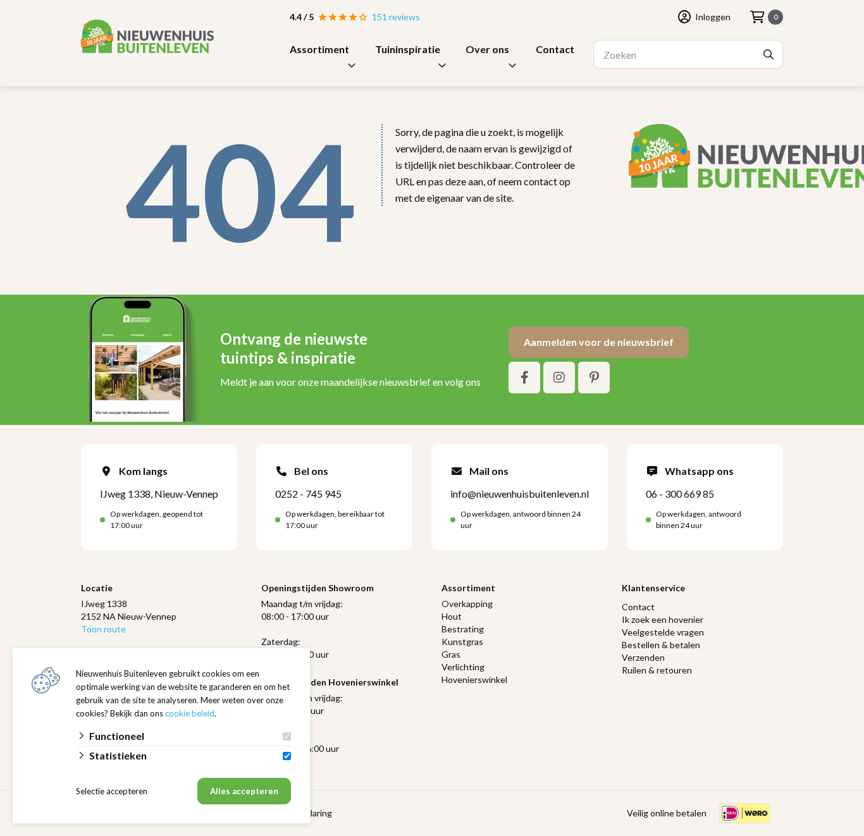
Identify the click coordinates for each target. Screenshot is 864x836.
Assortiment (319, 49)
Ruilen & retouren (657, 670)
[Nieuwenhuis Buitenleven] (147, 36)
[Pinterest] (594, 377)
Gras (450, 654)
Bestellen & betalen (661, 644)
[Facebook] (524, 377)
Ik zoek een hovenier (662, 619)
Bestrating (462, 629)
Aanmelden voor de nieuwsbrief (599, 342)
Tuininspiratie (407, 49)
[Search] (768, 54)
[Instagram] (559, 377)
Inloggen (713, 16)
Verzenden (643, 657)
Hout (451, 616)
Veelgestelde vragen (663, 632)
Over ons (487, 49)
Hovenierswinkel (474, 679)
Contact (555, 49)
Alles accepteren (244, 791)
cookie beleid (189, 713)
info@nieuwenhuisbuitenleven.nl (519, 494)
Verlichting (462, 666)
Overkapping (467, 603)
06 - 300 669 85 (680, 494)
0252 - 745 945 (308, 494)
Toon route (103, 629)
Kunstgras (462, 641)
